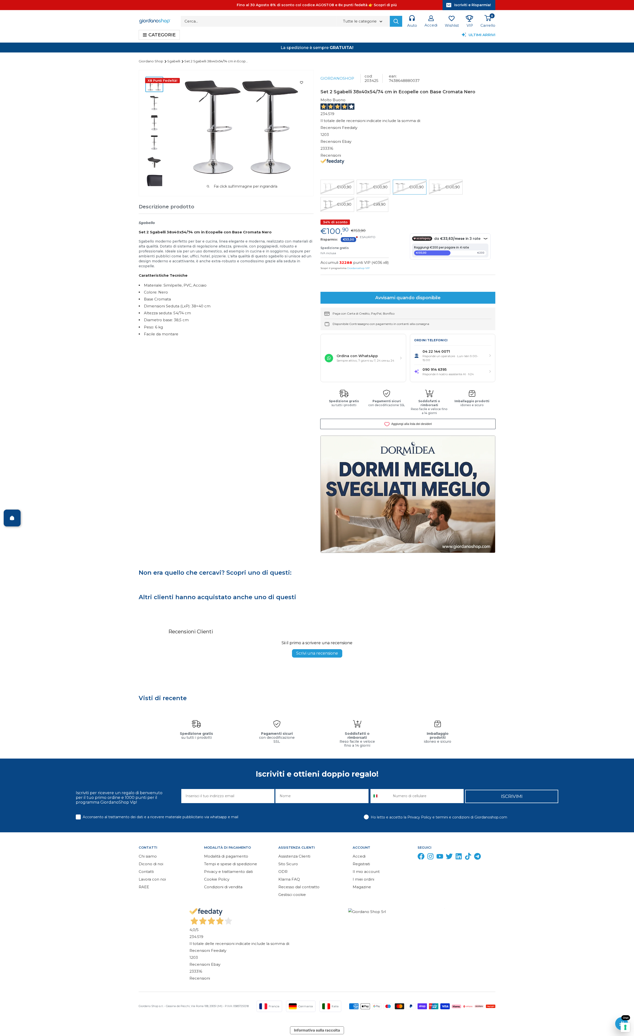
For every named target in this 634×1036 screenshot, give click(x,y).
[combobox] (380, 796)
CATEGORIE (162, 35)
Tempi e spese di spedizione (230, 864)
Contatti (146, 871)
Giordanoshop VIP (358, 268)
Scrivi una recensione (317, 653)
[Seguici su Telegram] (477, 857)
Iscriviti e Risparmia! (472, 5)
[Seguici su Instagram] (430, 857)
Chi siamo (148, 856)
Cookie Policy (216, 879)
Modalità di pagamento (226, 856)
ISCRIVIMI (512, 796)
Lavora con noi (152, 879)
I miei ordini (363, 879)
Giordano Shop (151, 61)
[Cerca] (396, 21)
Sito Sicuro (288, 864)
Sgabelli (174, 61)
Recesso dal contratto (298, 887)
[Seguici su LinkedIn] (458, 857)
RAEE (144, 887)
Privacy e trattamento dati (228, 871)
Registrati (361, 864)
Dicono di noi (151, 864)
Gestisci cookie (292, 894)
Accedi (359, 856)
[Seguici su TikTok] (468, 857)
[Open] (12, 518)
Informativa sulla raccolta (317, 1030)
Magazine (362, 887)
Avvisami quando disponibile (408, 297)
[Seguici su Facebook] (421, 857)
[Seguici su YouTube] (439, 857)
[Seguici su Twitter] (449, 857)
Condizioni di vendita (223, 887)
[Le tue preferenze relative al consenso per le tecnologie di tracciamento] (625, 1027)
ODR (283, 871)
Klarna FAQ (289, 879)
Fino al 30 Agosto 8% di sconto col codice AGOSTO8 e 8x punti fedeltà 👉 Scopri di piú (317, 5)
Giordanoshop (337, 78)
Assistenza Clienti (294, 856)
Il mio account (366, 871)
